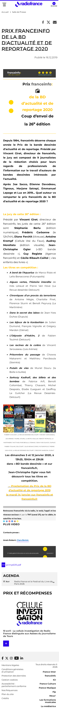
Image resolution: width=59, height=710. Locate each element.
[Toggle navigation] (4, 4)
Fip (54, 692)
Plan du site (8, 694)
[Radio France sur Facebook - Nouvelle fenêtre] (3, 658)
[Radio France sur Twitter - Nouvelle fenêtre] (6, 658)
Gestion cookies (10, 679)
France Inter (49, 671)
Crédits (5, 698)
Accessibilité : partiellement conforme (14, 684)
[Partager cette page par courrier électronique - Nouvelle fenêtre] (55, 22)
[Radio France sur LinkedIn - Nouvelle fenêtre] (21, 658)
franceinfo (50, 675)
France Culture (48, 683)
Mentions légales (10, 665)
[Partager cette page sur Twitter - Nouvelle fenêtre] (48, 22)
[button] (53, 4)
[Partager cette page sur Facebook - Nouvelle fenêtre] (43, 22)
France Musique (47, 687)
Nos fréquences (9, 690)
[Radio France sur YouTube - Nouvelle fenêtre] (16, 658)
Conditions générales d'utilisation (12, 670)
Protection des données (14, 675)
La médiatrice (48, 706)
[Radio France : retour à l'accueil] (28, 4)
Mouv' (52, 695)
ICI (54, 679)
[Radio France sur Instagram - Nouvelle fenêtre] (11, 658)
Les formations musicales (47, 701)
